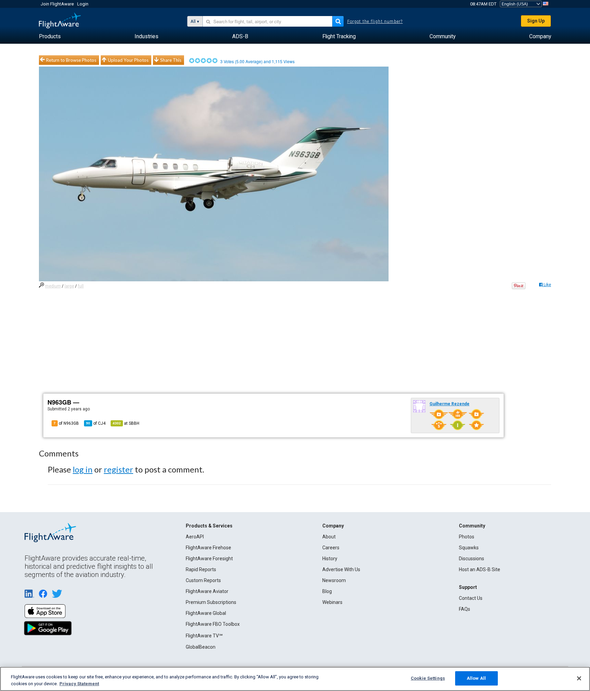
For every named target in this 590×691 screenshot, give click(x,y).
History (329, 558)
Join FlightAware (57, 3)
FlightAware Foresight (209, 558)
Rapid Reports (201, 569)
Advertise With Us (341, 569)
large (69, 286)
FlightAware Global (206, 613)
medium (53, 286)
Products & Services (209, 525)
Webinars (332, 602)
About (329, 536)
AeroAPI (195, 536)
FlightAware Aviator (207, 591)
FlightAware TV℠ (204, 635)
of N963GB (66, 423)
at (126, 423)
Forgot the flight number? (375, 21)
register (118, 469)
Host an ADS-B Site (479, 569)
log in (83, 469)
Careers (330, 547)
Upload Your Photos (128, 60)
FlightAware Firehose (208, 547)
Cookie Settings (428, 678)
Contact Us (470, 598)
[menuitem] (49, 36)
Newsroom (334, 580)
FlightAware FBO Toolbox (213, 624)
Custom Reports (203, 580)
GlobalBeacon (200, 647)
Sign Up (536, 21)
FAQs (464, 609)
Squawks (469, 547)
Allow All (476, 678)
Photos (466, 536)
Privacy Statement (79, 683)
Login (82, 3)
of (96, 423)
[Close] (579, 678)
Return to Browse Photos (71, 60)
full (81, 286)
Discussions (471, 558)
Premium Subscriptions (211, 602)
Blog (327, 591)
